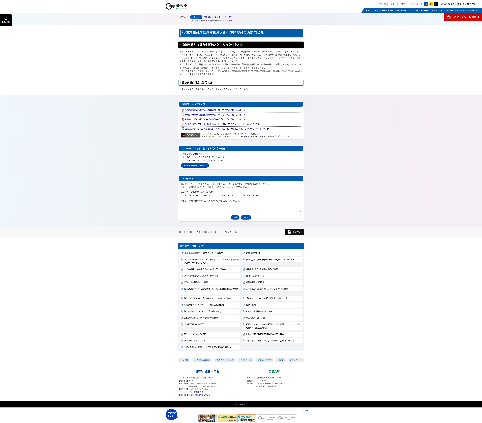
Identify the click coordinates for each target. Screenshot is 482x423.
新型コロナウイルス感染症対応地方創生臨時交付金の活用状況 (211, 290)
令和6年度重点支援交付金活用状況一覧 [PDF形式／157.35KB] (214, 115)
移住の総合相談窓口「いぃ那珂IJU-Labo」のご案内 (207, 298)
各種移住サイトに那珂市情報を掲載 (262, 269)
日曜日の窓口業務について (199, 395)
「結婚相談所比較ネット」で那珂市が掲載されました (270, 341)
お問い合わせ (296, 360)
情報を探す (6, 22)
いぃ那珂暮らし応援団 (194, 324)
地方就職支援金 (253, 253)
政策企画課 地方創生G (192, 154)
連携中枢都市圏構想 (255, 282)
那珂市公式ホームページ (176, 7)
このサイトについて (224, 360)
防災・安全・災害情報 (466, 17)
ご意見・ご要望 (264, 360)
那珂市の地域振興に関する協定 (260, 311)
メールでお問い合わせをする (195, 165)
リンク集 (184, 360)
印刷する (297, 232)
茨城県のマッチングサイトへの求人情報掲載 (204, 305)
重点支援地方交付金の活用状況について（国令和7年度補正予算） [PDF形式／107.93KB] (226, 129)
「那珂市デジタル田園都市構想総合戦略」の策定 (268, 298)
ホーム (196, 17)
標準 (392, 4)
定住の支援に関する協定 (195, 334)
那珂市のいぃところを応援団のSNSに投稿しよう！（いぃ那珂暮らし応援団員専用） (273, 326)
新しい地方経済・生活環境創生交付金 (201, 318)
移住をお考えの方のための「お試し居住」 (203, 311)
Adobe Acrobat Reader (240, 134)
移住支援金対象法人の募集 (196, 282)
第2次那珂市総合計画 (255, 318)
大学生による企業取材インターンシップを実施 (267, 289)
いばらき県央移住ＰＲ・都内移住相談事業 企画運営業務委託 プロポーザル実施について (212, 261)
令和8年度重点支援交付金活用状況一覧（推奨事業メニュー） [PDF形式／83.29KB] (223, 124)
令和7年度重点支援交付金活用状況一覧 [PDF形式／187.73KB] (214, 119)
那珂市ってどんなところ (195, 341)
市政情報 (207, 17)
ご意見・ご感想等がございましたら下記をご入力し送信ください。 (211, 201)
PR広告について (172, 414)
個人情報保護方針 (202, 360)
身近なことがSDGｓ (255, 276)
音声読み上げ (449, 4)
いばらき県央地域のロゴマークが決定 (201, 276)
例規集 (281, 360)
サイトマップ (245, 360)
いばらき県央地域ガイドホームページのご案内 (205, 269)
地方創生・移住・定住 (224, 17)
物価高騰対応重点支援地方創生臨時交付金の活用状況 (270, 260)
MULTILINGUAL (468, 4)
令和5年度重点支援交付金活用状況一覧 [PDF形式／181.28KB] (214, 110)
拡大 (403, 4)
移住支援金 (251, 305)
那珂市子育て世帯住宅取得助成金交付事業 (265, 334)
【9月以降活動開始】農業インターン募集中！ (204, 253)
